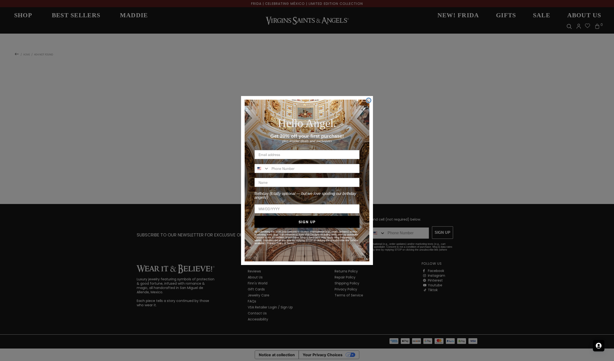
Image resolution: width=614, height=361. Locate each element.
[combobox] (262, 168)
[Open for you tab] (598, 345)
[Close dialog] (368, 100)
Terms (290, 243)
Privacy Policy (275, 243)
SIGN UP (307, 221)
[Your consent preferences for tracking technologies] (605, 352)
